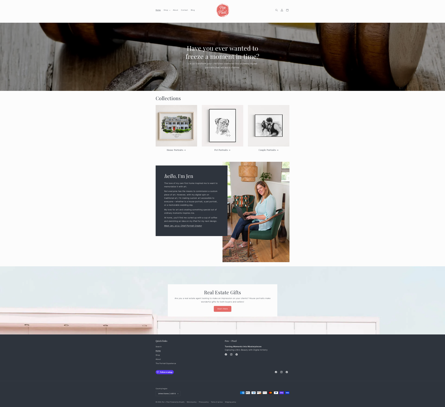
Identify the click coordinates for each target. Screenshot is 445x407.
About (158, 359)
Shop (158, 355)
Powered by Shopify (177, 402)
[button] (166, 10)
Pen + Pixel (166, 402)
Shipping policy (230, 402)
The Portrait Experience (166, 363)
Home (158, 351)
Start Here (222, 309)
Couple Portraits (267, 150)
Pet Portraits (221, 150)
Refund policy (192, 402)
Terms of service (217, 402)
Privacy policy (204, 402)
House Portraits (175, 150)
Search (159, 347)
